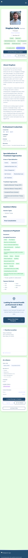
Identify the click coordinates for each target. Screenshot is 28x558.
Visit (23, 394)
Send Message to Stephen (16, 52)
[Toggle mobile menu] (26, 3)
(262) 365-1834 (21, 392)
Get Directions (7, 353)
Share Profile (15, 408)
